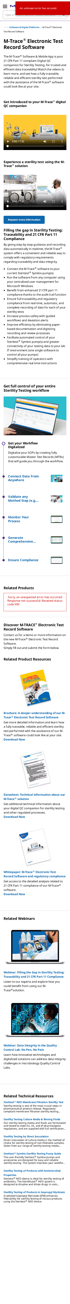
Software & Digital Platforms (24, 27)
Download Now (14, 739)
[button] (29, 478)
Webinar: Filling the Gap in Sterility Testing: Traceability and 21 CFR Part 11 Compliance (34, 974)
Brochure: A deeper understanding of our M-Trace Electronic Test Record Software (34, 715)
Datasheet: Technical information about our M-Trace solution (34, 797)
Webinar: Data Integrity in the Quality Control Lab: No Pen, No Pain (30, 1047)
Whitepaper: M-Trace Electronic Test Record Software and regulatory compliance (35, 874)
